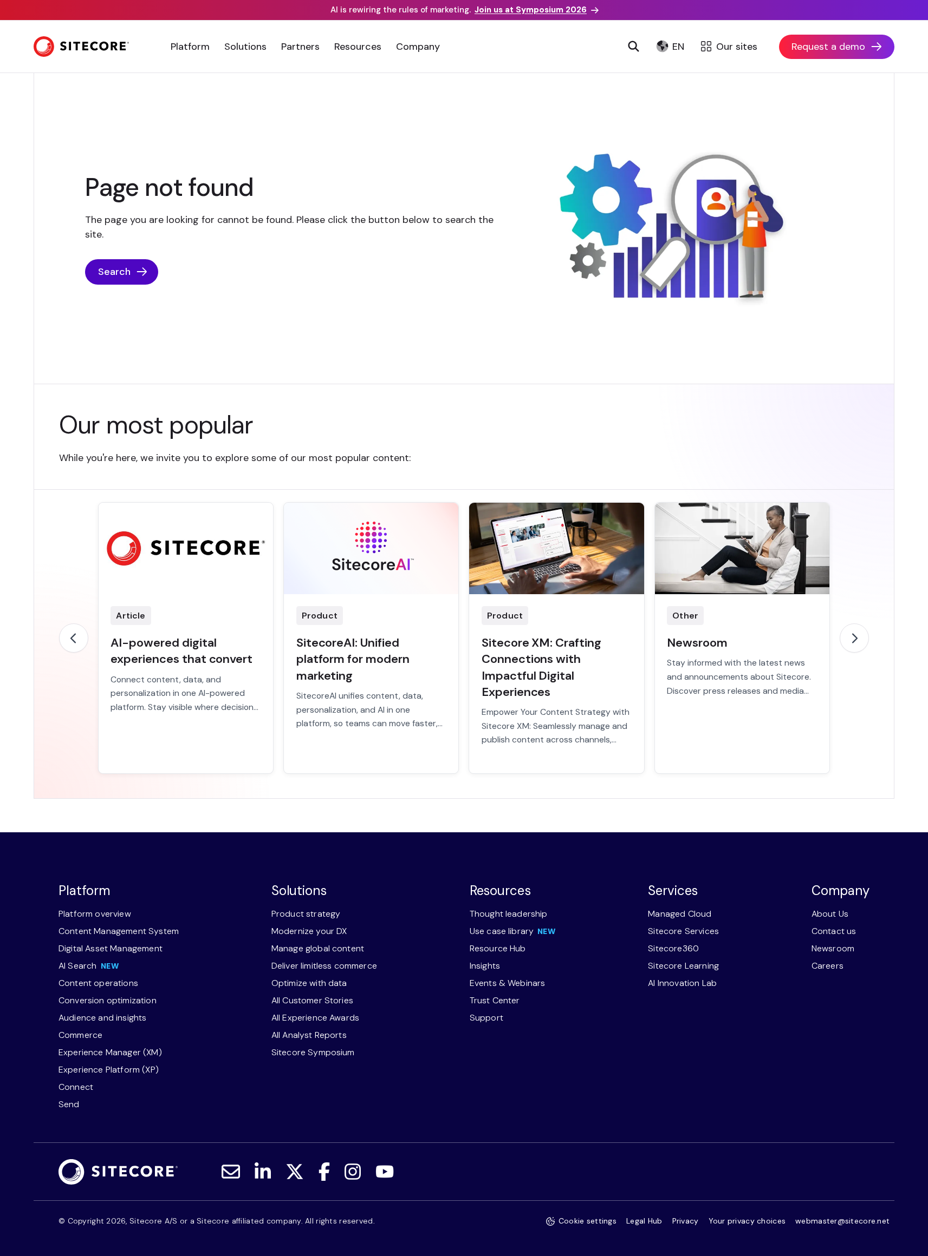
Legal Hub (644, 1221)
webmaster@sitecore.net (842, 1221)
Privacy (685, 1221)
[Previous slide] (73, 638)
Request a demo (828, 46)
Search (114, 271)
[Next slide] (854, 638)
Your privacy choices (747, 1221)
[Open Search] (633, 47)
